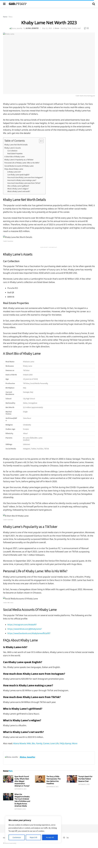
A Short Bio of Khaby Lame (14, 156)
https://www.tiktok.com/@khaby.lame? (24, 629)
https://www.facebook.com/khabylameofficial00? (28, 633)
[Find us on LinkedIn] (68, 837)
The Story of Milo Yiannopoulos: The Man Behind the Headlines (53, 780)
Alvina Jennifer (32, 28)
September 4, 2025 (20, 809)
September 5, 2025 (84, 784)
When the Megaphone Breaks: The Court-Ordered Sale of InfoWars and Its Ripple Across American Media (22, 800)
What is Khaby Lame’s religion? (18, 189)
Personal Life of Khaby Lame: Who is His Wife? (21, 163)
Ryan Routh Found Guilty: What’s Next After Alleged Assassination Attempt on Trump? (22, 781)
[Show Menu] (4, 4)
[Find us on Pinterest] (64, 837)
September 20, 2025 (52, 786)
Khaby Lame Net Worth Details (16, 144)
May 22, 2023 (47, 28)
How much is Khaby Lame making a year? (21, 180)
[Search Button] (93, 4)
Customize (17, 837)
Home (5, 17)
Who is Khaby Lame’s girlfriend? (18, 186)
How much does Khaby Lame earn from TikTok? (23, 183)
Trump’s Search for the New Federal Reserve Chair (85, 778)
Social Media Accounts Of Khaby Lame (19, 166)
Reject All (33, 837)
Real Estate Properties (14, 153)
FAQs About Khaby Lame (13, 169)
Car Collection (12, 151)
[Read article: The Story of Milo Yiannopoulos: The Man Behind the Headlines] (40, 779)
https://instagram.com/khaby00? (22, 624)
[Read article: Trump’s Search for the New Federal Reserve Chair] (72, 779)
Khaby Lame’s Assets (12, 148)
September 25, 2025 (20, 789)
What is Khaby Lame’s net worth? (18, 191)
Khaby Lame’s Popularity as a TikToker (18, 159)
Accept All (50, 837)
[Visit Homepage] (49, 4)
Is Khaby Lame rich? (14, 172)
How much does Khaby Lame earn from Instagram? (25, 177)
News (10, 17)
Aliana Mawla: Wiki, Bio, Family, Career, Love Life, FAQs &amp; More (45, 743)
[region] (33, 829)
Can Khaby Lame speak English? (18, 175)
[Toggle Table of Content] (40, 141)
